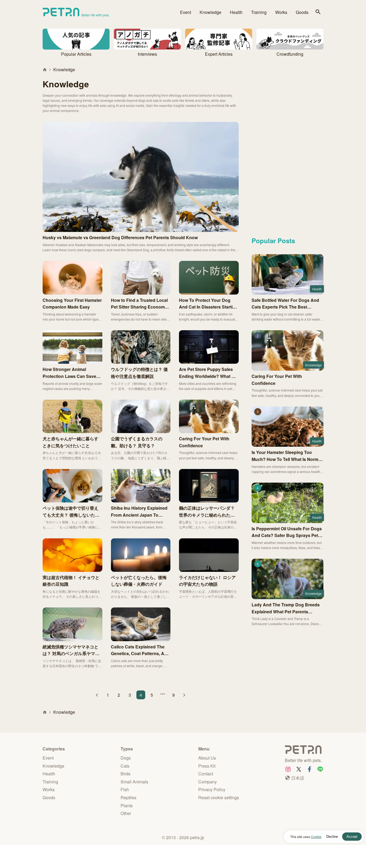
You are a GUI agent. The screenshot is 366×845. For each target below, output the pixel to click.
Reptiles (128, 797)
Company (207, 782)
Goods (302, 12)
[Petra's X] (299, 769)
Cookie (316, 836)
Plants (127, 805)
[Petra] (304, 750)
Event (185, 12)
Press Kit (206, 766)
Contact (205, 774)
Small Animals (134, 782)
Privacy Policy (211, 789)
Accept (351, 837)
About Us (207, 758)
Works (281, 12)
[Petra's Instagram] (288, 769)
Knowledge (210, 12)
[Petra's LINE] (320, 769)
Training (259, 12)
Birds (125, 774)
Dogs (126, 758)
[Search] (318, 12)
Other (126, 813)
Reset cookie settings (218, 797)
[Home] (45, 69)
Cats (125, 766)
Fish (125, 789)
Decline (332, 837)
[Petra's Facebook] (309, 769)
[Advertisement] (287, 146)
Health (236, 12)
